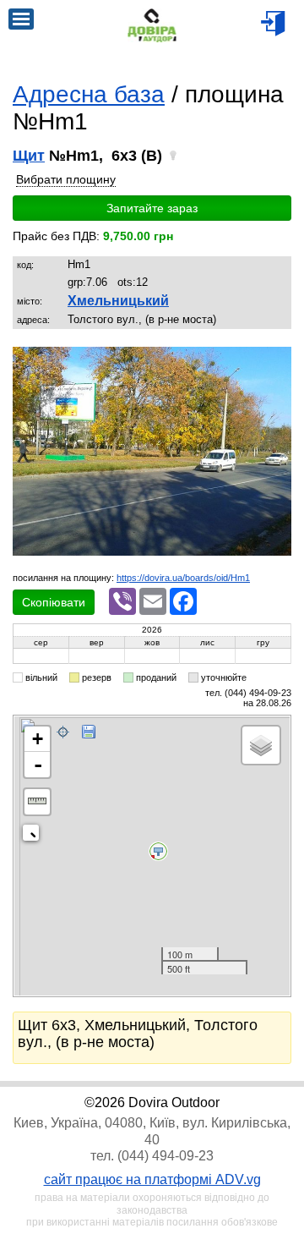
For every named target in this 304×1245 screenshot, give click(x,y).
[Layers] (261, 745)
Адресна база (89, 94)
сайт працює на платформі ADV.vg (152, 1179)
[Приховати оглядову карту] (34, 836)
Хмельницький (118, 300)
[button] (276, 361)
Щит (29, 155)
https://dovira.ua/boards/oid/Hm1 (183, 578)
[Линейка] (37, 801)
